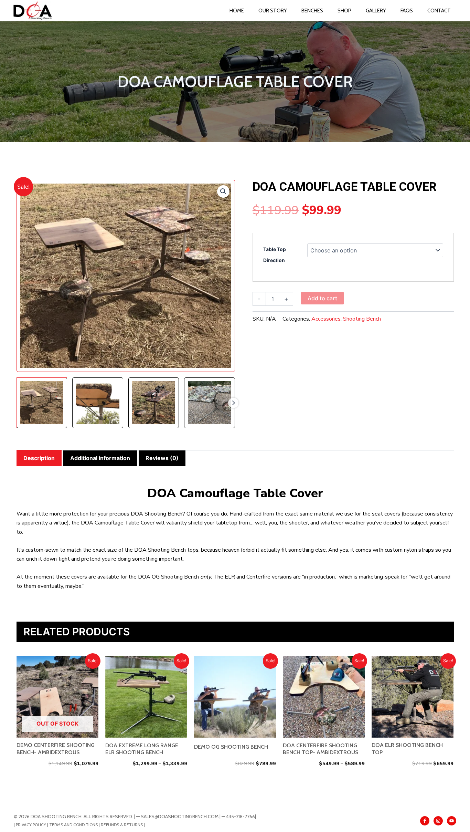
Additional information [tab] (100, 458)
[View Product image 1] (42, 402)
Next (233, 403)
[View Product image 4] (209, 402)
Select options (60, 696)
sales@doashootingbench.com (179, 816)
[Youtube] (451, 820)
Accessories (326, 319)
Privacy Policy (31, 824)
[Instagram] (438, 820)
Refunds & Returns (122, 824)
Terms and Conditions (74, 824)
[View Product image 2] (97, 402)
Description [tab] (39, 458)
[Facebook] (424, 820)
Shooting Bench (362, 319)
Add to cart (322, 298)
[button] (223, 191)
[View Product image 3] (153, 402)
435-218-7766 (240, 816)
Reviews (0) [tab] (162, 458)
